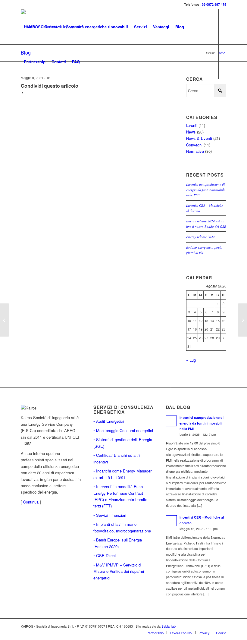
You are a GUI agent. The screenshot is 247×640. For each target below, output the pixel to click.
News (191, 132)
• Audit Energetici (108, 421)
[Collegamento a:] (4, 320)
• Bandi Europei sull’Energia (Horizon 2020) (117, 543)
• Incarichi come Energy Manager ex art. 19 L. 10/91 (122, 474)
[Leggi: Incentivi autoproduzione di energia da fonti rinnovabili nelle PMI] (171, 421)
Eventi (191, 125)
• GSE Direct (104, 555)
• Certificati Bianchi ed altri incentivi (116, 458)
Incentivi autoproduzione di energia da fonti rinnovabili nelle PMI (205, 189)
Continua (31, 502)
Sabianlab (168, 626)
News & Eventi (199, 138)
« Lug (191, 360)
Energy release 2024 (200, 236)
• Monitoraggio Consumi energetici (123, 430)
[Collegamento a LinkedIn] (31, 96)
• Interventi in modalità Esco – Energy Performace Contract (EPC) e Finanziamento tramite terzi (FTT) (120, 496)
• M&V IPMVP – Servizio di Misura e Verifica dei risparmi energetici (118, 571)
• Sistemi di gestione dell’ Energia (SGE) (122, 443)
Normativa (195, 151)
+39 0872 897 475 (213, 4)
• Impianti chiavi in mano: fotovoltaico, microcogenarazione (122, 527)
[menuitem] (29, 26)
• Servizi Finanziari (109, 515)
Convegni (194, 145)
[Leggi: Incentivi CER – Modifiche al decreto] (171, 520)
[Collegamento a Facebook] (22, 96)
